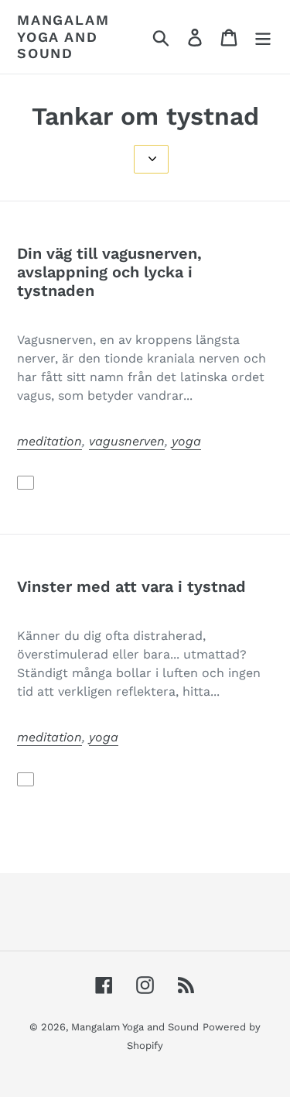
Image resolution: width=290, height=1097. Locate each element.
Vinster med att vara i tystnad (131, 586)
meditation (49, 441)
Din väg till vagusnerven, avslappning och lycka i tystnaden (109, 272)
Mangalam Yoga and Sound (63, 36)
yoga (186, 441)
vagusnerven (127, 441)
